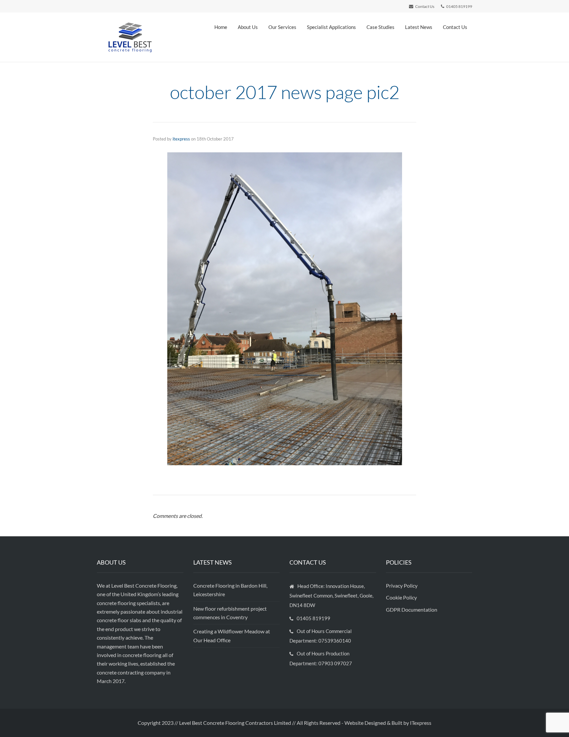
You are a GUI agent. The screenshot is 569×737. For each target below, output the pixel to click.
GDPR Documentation (411, 609)
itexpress (181, 138)
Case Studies (380, 27)
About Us (248, 27)
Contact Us (455, 27)
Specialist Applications (331, 27)
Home (220, 27)
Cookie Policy (402, 597)
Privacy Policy (402, 585)
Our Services (282, 27)
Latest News (418, 27)
